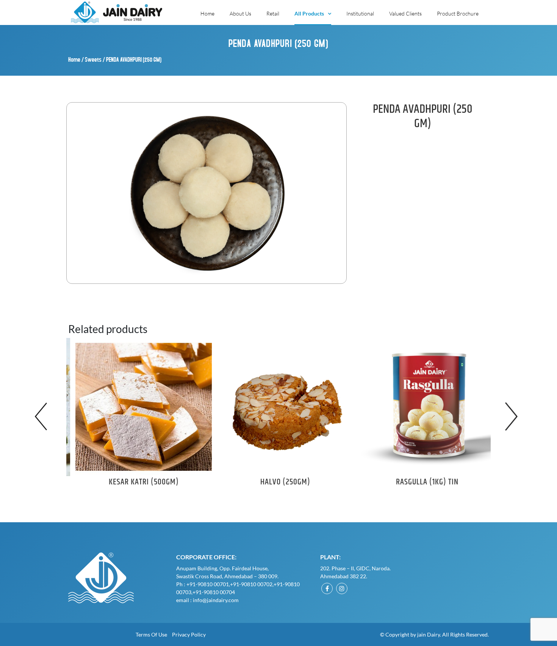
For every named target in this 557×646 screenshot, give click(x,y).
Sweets (93, 59)
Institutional (360, 13)
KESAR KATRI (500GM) (137, 482)
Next (514, 416)
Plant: (330, 556)
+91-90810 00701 (207, 584)
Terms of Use (151, 634)
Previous (43, 416)
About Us (240, 13)
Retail (272, 13)
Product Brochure (458, 13)
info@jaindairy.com (216, 600)
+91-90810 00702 (251, 584)
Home (207, 13)
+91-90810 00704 (213, 592)
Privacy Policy (189, 634)
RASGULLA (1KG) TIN (421, 482)
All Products (309, 13)
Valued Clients (405, 13)
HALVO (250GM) (279, 482)
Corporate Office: (206, 556)
